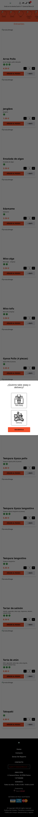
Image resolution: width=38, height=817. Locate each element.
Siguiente (18, 430)
